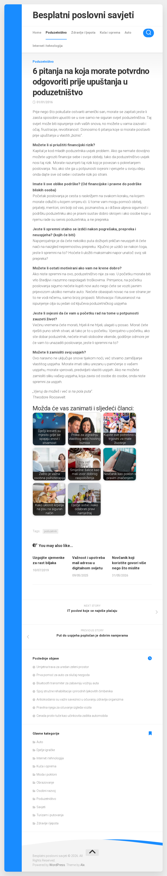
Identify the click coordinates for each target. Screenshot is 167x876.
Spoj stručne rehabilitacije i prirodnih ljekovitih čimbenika (75, 691)
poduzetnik (50, 531)
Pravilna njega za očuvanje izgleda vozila (64, 707)
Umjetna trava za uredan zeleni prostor (63, 667)
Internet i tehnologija (48, 45)
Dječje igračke (46, 750)
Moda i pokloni (47, 774)
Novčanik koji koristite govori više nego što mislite (129, 562)
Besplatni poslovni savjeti (83, 15)
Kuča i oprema (110, 32)
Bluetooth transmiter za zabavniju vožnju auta (68, 683)
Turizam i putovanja (50, 815)
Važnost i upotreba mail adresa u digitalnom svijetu (88, 562)
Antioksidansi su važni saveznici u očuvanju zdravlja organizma (80, 699)
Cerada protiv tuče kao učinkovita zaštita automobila (72, 715)
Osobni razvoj (46, 790)
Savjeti (41, 807)
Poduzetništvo (56, 32)
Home (37, 32)
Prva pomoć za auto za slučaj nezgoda (63, 675)
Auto (128, 32)
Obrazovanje (45, 782)
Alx (82, 865)
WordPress (57, 865)
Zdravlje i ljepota (83, 32)
